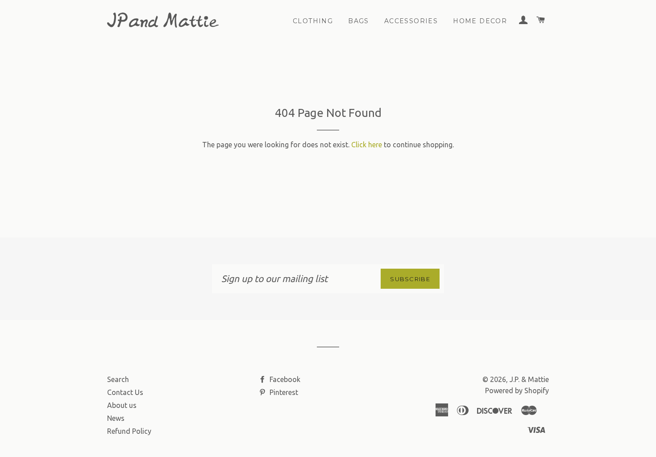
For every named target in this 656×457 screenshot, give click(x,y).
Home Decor (480, 21)
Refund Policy (129, 431)
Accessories (411, 21)
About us (122, 405)
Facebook (284, 379)
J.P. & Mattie (529, 379)
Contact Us (125, 392)
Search (118, 379)
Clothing (313, 21)
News (116, 418)
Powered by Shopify (517, 390)
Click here (366, 145)
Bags (358, 21)
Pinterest (283, 392)
